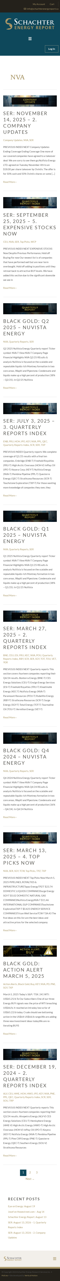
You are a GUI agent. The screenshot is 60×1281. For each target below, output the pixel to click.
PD (48, 984)
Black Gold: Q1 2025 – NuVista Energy (26, 535)
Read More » (9, 181)
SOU (5, 1100)
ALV (5, 1093)
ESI (16, 655)
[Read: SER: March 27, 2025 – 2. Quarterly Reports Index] (30, 615)
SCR (32, 444)
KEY (28, 441)
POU (38, 655)
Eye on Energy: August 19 (21, 1206)
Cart (52, 4)
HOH (17, 441)
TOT (42, 658)
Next (30, 1178)
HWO (30, 1093)
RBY (21, 658)
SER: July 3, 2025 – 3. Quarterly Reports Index (29, 427)
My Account (39, 4)
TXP (43, 444)
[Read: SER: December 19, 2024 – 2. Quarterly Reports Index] (30, 1054)
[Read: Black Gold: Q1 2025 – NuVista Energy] (30, 516)
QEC (44, 441)
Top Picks (25, 241)
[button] (30, 39)
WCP (33, 241)
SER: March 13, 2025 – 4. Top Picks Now (25, 856)
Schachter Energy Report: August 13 (27, 1217)
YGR (5, 662)
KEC (27, 655)
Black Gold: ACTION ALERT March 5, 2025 (24, 970)
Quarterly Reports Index (16, 444)
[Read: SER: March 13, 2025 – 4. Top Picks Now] (30, 837)
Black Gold (23, 984)
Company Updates (13, 140)
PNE (53, 984)
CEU (5, 241)
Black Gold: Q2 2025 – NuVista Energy (26, 327)
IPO (23, 441)
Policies (5, 1275)
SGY (37, 658)
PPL (39, 441)
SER (31, 140)
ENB (5, 441)
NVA (26, 140)
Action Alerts (10, 984)
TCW (22, 870)
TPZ (38, 870)
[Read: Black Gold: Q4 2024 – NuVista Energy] (30, 737)
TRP (11, 1100)
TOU (48, 658)
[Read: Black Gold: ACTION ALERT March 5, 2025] (30, 950)
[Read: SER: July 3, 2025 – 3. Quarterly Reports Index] (30, 408)
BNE (5, 655)
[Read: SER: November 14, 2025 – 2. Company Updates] (30, 100)
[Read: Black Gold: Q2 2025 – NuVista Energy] (30, 308)
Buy (32, 984)
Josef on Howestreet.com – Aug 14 (26, 1211)
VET (54, 658)
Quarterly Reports (18, 341)
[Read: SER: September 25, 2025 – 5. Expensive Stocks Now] (30, 202)
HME (17, 1093)
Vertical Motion (31, 1275)
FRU (11, 441)
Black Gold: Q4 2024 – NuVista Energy (26, 756)
